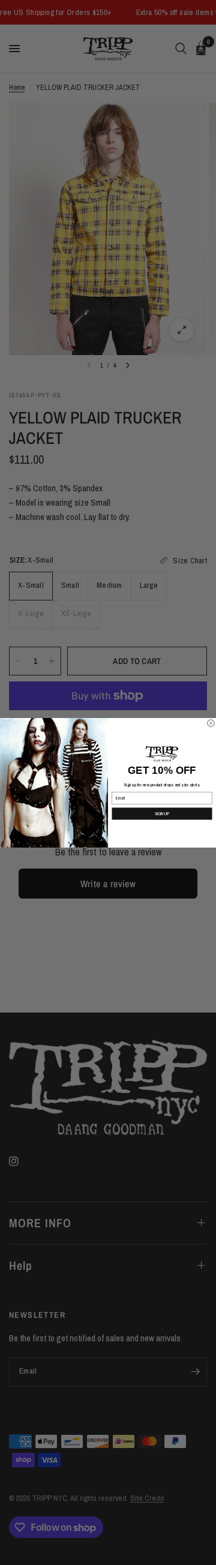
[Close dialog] (211, 722)
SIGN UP (162, 813)
